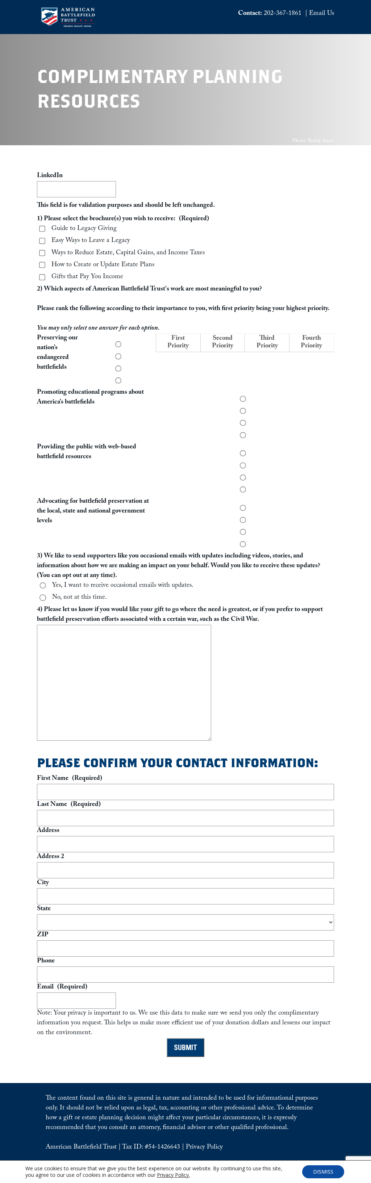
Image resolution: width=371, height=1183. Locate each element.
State (44, 909)
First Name (69, 779)
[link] (68, 25)
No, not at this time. (79, 597)
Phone (46, 961)
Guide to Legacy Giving (84, 229)
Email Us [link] (321, 14)
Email (62, 987)
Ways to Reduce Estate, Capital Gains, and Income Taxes (128, 253)
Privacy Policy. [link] (173, 1174)
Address (48, 831)
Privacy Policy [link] (204, 1147)
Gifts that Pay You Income (87, 277)
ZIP (43, 935)
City (43, 883)
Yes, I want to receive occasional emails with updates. (122, 586)
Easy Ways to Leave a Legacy (90, 241)
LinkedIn (50, 176)
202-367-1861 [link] (282, 14)
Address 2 (50, 857)
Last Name (69, 805)
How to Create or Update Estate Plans (102, 265)
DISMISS (323, 1171)
